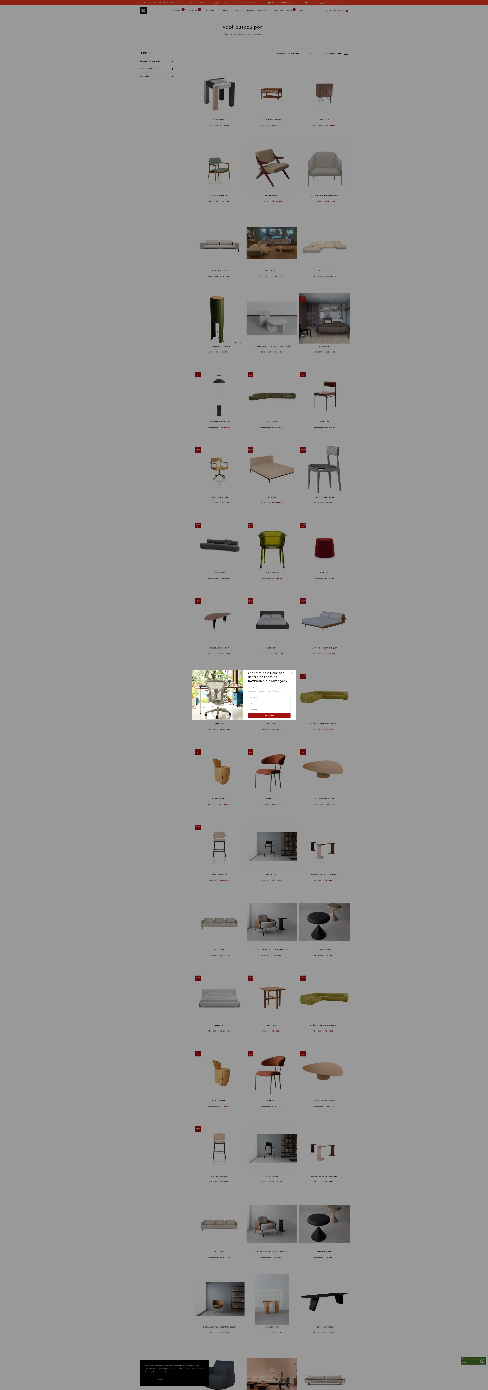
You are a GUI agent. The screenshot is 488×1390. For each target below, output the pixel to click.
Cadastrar (269, 716)
